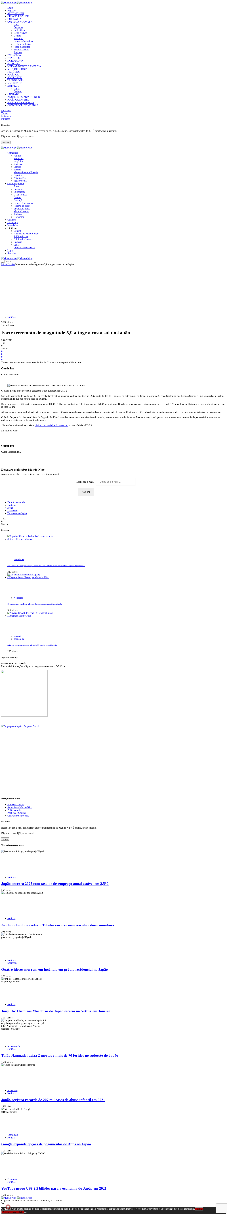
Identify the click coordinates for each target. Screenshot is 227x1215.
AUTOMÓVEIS (15, 13)
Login (10, 7)
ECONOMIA (14, 55)
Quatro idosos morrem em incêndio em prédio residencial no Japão (54, 969)
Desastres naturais (16, 502)
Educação (18, 38)
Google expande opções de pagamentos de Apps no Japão (46, 1144)
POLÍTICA (13, 74)
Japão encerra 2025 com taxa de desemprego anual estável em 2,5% (55, 884)
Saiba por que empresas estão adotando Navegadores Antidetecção (32, 645)
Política (17, 155)
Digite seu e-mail (9, 136)
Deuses (17, 35)
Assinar (5, 142)
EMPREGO (13, 85)
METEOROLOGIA (17, 69)
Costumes (18, 27)
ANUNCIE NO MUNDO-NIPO (23, 97)
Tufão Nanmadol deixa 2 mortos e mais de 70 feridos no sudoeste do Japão (59, 1055)
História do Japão (22, 44)
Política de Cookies (23, 239)
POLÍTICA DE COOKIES (20, 102)
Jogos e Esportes (22, 46)
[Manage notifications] (8, 1206)
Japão (10, 507)
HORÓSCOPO (15, 60)
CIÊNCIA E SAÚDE (18, 16)
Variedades (19, 559)
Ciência (17, 166)
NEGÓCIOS (13, 72)
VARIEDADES (15, 83)
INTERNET (13, 63)
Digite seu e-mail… (86, 481)
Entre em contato (15, 804)
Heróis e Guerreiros (23, 41)
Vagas (16, 88)
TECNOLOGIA (15, 80)
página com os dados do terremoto (51, 425)
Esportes (18, 175)
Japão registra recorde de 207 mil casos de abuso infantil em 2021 (53, 1100)
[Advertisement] (113, 289)
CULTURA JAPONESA (19, 21)
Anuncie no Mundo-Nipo (26, 233)
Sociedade (19, 164)
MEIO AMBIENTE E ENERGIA (24, 66)
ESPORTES (13, 58)
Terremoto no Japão (17, 513)
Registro (11, 10)
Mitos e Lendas (21, 49)
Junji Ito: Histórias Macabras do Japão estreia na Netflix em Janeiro (55, 1011)
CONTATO (13, 94)
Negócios (18, 161)
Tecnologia (19, 639)
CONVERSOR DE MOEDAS (22, 105)
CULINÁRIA (14, 19)
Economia (18, 158)
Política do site (21, 236)
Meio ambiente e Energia (26, 172)
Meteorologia (20, 180)
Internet (17, 169)
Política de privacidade (12, 1212)
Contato (17, 230)
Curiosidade (19, 30)
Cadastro (18, 91)
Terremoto (12, 510)
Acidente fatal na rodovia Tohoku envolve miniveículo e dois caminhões (57, 925)
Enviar (5, 839)
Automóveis (19, 178)
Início (4, 264)
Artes (16, 24)
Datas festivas (20, 33)
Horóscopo (19, 217)
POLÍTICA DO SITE (18, 99)
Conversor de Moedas (24, 247)
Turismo (18, 52)
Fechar (199, 1209)
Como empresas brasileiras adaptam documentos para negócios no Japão (34, 604)
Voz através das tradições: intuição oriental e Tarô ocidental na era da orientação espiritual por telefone (46, 566)
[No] (25, 1212)
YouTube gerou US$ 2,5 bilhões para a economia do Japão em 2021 (54, 1188)
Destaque (12, 505)
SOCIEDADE (14, 77)
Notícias (11, 264)
